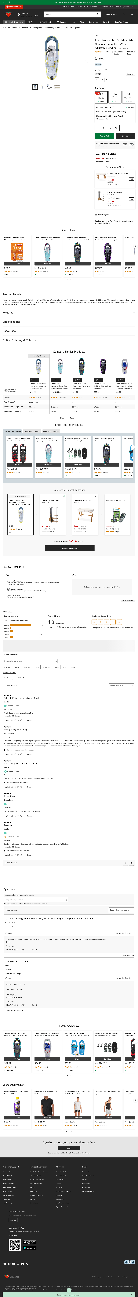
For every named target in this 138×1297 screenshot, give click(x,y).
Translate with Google (12, 716)
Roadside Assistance (36, 1183)
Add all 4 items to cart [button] (70, 548)
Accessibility (86, 1183)
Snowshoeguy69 (10, 800)
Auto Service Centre (35, 1176)
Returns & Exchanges (9, 1187)
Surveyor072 (9, 733)
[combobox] (123, 685)
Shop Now (97, 2)
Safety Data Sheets (8, 1195)
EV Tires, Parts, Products (37, 1179)
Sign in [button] (127, 7)
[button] (98, 14)
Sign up (13, 1220)
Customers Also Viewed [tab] (12, 431)
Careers (58, 1183)
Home (7, 28)
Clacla (6, 702)
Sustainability (60, 1199)
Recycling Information (62, 1203)
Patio (73, 22)
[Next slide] (134, 2)
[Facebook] (4, 1264)
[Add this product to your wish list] (116, 128)
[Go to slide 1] (35, 87)
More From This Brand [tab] (51, 431)
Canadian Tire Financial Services (39, 1172)
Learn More (13, 1235)
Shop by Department (16, 22)
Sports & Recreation (20, 28)
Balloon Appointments (36, 1195)
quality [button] (17, 667)
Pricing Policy (86, 1187)
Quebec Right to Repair (88, 1191)
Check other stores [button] (103, 119)
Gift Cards (32, 1187)
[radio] (97, 80)
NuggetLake (10, 922)
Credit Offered (70, 7)
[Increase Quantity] (110, 128)
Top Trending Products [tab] (32, 431)
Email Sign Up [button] (83, 7)
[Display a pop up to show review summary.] (21, 473)
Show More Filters (9, 673)
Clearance (63, 22)
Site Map (84, 1179)
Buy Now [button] (125, 136)
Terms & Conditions (88, 1176)
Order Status (112, 14)
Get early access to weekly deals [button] (68, 1295)
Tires (82, 22)
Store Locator (7, 1172)
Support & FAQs (8, 1176)
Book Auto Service (121, 22)
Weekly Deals (46, 22)
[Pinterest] (22, 1264)
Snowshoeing (49, 28)
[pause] (10, 2)
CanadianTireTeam (14, 997)
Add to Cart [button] (104, 136)
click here (106, 223)
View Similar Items (131, 53)
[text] (16, 529)
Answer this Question (123, 933)
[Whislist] (123, 14)
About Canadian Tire (62, 1172)
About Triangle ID (61, 1176)
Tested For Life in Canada (63, 1191)
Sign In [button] (69, 1148)
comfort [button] (73, 667)
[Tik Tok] (27, 1264)
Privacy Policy (86, 1172)
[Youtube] (18, 1264)
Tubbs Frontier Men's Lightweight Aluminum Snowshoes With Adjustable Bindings (114, 43)
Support (94, 7)
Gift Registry (33, 1191)
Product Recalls (7, 1191)
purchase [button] (7, 667)
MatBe (6, 829)
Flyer (32, 22)
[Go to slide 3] (49, 87)
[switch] (7, 390)
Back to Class (93, 22)
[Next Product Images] (86, 62)
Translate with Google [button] (13, 974)
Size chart (131, 74)
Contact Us (6, 1199)
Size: (97, 74)
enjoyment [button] (46, 667)
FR (132, 7)
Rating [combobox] (6, 677)
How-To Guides (34, 1203)
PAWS (6, 767)
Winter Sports (36, 28)
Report (29, 720)
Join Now (86, 1153)
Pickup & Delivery (8, 1183)
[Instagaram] (13, 1264)
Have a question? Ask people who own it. (19, 895)
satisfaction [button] (27, 667)
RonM (8, 942)
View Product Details (118, 53)
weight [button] (57, 667)
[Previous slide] (4, 2)
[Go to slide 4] (57, 87)
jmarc (7, 965)
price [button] (37, 667)
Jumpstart (59, 1195)
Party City (106, 22)
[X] (9, 1264)
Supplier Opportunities (62, 1207)
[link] (103, 52)
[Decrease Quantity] (96, 128)
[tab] (101, 97)
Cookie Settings (7, 1203)
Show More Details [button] (68, 418)
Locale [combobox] (19, 677)
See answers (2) (128, 955)
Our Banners (60, 1179)
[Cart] (132, 14)
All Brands (59, 1187)
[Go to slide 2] (42, 87)
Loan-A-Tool (33, 1199)
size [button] (64, 667)
